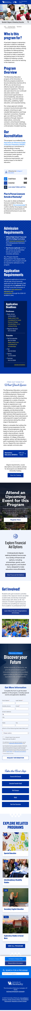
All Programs (23, 1)
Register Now (15, 520)
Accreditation (24, 998)
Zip (17, 723)
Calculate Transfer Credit (15, 783)
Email (17, 706)
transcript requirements (16, 241)
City (3, 717)
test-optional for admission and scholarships (13, 291)
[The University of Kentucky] (15, 983)
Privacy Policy (16, 999)
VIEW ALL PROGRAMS (15, 946)
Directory (4, 999)
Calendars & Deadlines (19, 364)
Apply (20, 2)
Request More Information (15, 963)
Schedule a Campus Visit (15, 959)
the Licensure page (19, 205)
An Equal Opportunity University (15, 991)
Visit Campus (15, 790)
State (3, 723)
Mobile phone (6, 706)
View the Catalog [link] (15, 475)
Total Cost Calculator (15, 804)
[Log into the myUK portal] (15, 2)
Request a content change (19, 1001)
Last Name (19, 700)
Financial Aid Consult (15, 777)
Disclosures (8, 1001)
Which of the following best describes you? (15, 728)
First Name (5, 700)
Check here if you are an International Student (11, 738)
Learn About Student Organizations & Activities (15, 612)
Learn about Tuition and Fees (17, 187)
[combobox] (15, 714)
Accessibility (24, 999)
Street (6, 711)
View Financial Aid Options (15, 575)
